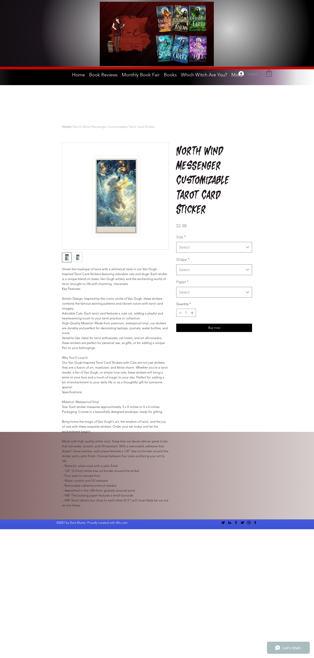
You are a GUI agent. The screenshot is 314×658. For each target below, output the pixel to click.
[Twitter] (223, 522)
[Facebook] (236, 522)
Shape (182, 259)
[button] (269, 73)
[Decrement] (180, 313)
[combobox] (214, 247)
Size (181, 236)
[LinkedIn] (229, 522)
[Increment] (192, 313)
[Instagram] (249, 522)
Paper (182, 281)
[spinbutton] (186, 313)
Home (66, 126)
